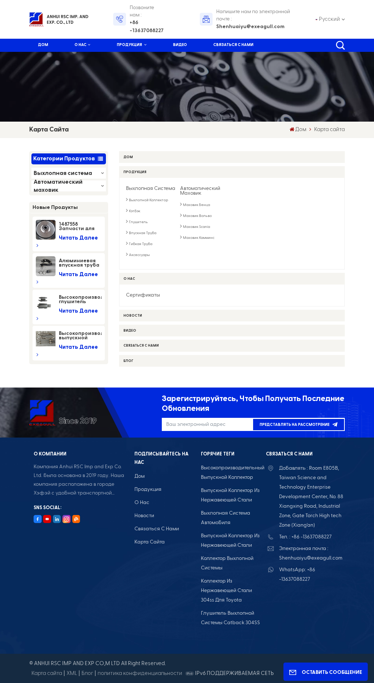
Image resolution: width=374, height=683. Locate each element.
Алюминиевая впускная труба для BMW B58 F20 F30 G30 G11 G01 (80, 263)
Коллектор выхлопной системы (227, 563)
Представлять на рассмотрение (294, 425)
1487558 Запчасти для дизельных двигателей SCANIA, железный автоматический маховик (80, 226)
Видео (180, 45)
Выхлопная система (63, 173)
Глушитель (138, 222)
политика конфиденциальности (140, 673)
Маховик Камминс (198, 238)
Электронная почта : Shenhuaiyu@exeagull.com (311, 553)
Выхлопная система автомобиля (225, 518)
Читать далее (78, 238)
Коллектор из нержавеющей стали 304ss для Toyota (226, 591)
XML (71, 673)
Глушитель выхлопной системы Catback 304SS (230, 618)
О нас (81, 45)
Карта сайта (149, 542)
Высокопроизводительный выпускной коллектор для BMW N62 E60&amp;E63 (80, 335)
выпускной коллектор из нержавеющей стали (230, 495)
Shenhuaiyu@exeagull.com (250, 26)
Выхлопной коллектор (148, 200)
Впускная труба (142, 233)
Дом (43, 45)
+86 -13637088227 (147, 26)
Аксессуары (139, 255)
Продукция (130, 45)
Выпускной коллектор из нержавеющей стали (230, 540)
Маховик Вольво (197, 216)
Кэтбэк (134, 211)
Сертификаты (143, 295)
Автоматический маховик (58, 185)
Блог (128, 361)
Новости (132, 315)
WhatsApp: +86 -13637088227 (297, 574)
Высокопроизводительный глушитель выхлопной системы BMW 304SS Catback (80, 299)
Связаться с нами (233, 45)
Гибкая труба (140, 244)
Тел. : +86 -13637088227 (305, 536)
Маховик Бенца (196, 205)
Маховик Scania (196, 227)
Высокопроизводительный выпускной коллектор (232, 472)
